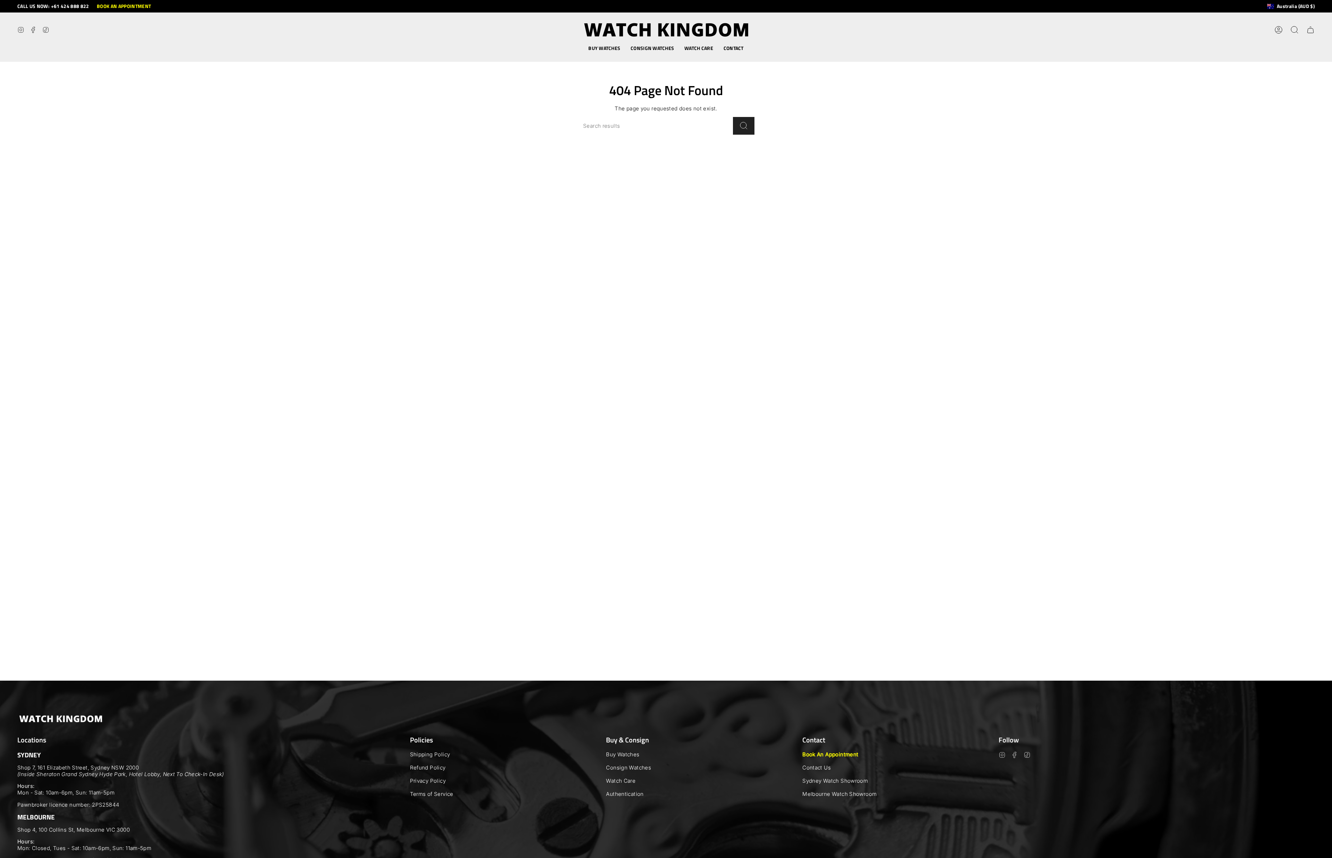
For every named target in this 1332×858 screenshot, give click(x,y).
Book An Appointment (830, 754)
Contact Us (816, 767)
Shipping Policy (430, 754)
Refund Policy (428, 767)
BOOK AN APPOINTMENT (124, 6)
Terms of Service (431, 794)
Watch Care (620, 780)
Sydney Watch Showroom (835, 780)
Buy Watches (622, 754)
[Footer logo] (60, 719)
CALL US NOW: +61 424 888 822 (53, 6)
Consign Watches (628, 767)
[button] (604, 48)
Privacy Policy (428, 780)
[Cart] (1310, 30)
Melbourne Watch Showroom (839, 794)
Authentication (624, 794)
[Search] (743, 126)
